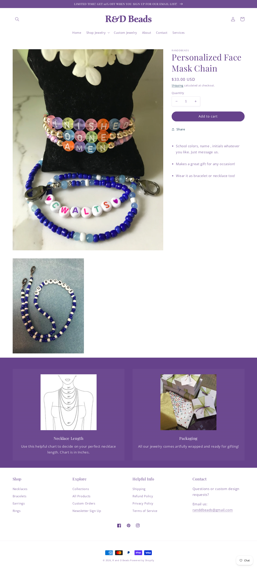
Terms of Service (145, 511)
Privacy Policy (143, 503)
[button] (17, 19)
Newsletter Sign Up (86, 511)
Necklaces (20, 489)
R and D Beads (121, 560)
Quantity (178, 93)
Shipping (177, 85)
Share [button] (180, 129)
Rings (17, 511)
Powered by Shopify (142, 560)
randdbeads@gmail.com (213, 510)
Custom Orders (83, 503)
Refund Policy (143, 496)
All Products (81, 496)
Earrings (19, 503)
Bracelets (20, 496)
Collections (80, 489)
